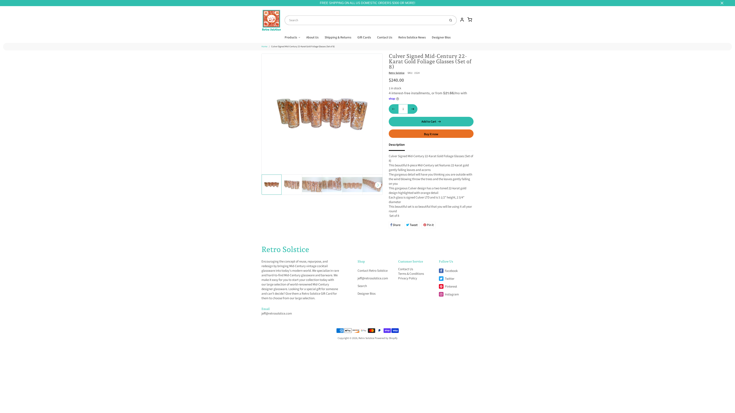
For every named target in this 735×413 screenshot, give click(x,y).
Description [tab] (397, 144)
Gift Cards (364, 37)
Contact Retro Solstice (373, 270)
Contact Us (384, 37)
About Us (312, 37)
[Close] (722, 3)
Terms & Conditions (411, 274)
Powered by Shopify (386, 338)
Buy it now (431, 134)
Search (362, 286)
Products (291, 37)
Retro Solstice (396, 73)
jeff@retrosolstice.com (276, 313)
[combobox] (365, 20)
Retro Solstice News (412, 37)
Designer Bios (441, 37)
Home (264, 46)
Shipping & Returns (338, 37)
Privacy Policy (407, 278)
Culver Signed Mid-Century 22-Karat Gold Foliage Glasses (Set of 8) (303, 46)
